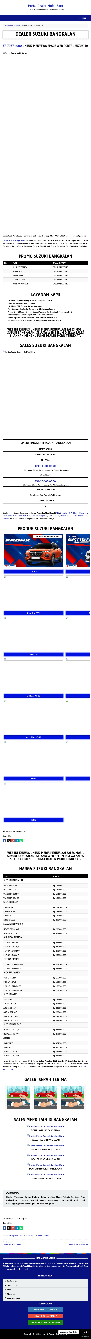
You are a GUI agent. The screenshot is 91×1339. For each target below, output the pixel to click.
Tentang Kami (12, 1281)
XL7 (57, 513)
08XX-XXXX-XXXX (45, 466)
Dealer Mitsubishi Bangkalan (45, 1168)
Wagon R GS (66, 516)
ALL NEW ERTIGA (33, 737)
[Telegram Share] (17, 840)
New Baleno (32, 516)
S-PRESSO (34, 654)
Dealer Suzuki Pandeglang (78, 1243)
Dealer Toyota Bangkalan (45, 1149)
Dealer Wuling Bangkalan (45, 1130)
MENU (84, 18)
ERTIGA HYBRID (33, 696)
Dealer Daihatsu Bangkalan (45, 1178)
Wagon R (43, 516)
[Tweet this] (9, 840)
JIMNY (33, 778)
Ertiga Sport (65, 513)
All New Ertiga (77, 513)
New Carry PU (19, 516)
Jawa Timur (23, 1236)
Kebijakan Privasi (14, 1298)
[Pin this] (13, 840)
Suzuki (46, 1236)
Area (9, 1290)
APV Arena (78, 516)
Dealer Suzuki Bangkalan (13, 240)
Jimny (85, 513)
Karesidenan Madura (35, 1236)
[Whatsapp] (21, 840)
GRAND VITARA (33, 613)
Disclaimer (11, 1294)
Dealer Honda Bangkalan (45, 1159)
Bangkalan (14, 1236)
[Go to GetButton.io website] (85, 1336)
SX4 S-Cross (54, 516)
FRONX (34, 572)
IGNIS (33, 820)
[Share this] (4, 840)
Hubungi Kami (12, 1285)
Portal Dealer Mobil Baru (45, 6)
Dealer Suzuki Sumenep (12, 1243)
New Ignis (7, 516)
